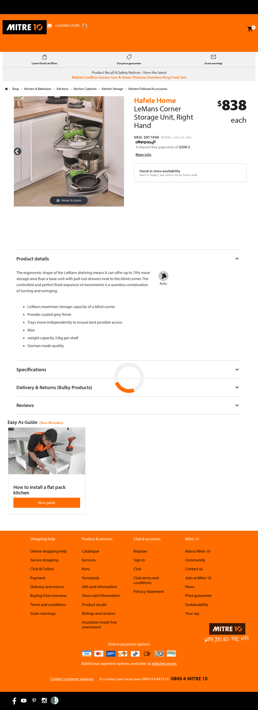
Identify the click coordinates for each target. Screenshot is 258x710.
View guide (46, 502)
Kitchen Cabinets (85, 89)
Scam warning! (213, 63)
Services (88, 559)
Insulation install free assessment (99, 624)
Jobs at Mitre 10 (198, 577)
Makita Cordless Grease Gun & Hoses (101, 77)
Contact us (194, 568)
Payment (37, 577)
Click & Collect (42, 568)
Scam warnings (43, 613)
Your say (192, 613)
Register (140, 551)
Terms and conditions (48, 604)
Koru (86, 568)
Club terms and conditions (146, 580)
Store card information (101, 595)
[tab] (129, 258)
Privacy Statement (149, 591)
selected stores (164, 663)
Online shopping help (48, 551)
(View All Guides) (51, 423)
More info (143, 154)
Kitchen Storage (112, 89)
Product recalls (94, 604)
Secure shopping (44, 559)
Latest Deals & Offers (44, 63)
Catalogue (90, 551)
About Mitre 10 (197, 551)
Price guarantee (198, 595)
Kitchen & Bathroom (37, 89)
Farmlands (90, 577)
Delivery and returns (47, 586)
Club (137, 568)
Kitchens (62, 89)
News (190, 586)
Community (195, 559)
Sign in (139, 559)
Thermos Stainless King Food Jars (159, 77)
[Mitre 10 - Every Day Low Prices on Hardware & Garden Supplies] (25, 27)
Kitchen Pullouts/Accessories (147, 89)
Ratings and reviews (98, 613)
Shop (15, 89)
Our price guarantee (129, 63)
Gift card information (99, 586)
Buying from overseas (48, 595)
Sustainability (196, 604)
